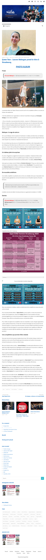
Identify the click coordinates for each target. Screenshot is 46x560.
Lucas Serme (18, 521)
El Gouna (5, 468)
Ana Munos (14, 512)
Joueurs (39, 551)
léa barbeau (24, 521)
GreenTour (16, 57)
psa (10, 525)
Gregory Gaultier (39, 516)
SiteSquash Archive (7, 505)
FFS (13, 57)
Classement (28, 551)
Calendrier (17, 551)
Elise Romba (5, 516)
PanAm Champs (6, 449)
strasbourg (20, 389)
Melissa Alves (13, 523)
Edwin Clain (38, 514)
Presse (34, 551)
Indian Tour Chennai (7, 458)
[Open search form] (42, 25)
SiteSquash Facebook (7, 440)
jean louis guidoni (18, 518)
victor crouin (41, 525)
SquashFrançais (26, 57)
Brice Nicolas (20, 514)
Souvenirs (19, 553)
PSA (22, 57)
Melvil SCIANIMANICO (21, 523)
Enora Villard (23, 516)
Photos (22, 551)
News (20, 57)
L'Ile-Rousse (6, 459)
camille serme (26, 514)
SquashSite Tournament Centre (10, 429)
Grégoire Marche (6, 518)
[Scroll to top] (44, 558)
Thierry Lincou (23, 525)
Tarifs (28, 553)
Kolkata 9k (5, 452)
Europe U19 (6, 470)
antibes (18, 512)
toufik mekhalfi (29, 525)
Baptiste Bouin (39, 512)
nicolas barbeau (38, 523)
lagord (36, 518)
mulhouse (28, 523)
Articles (11, 551)
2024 (11, 57)
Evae (3, 389)
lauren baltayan (14, 389)
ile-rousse (12, 518)
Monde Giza (6, 465)
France (28, 516)
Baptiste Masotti (6, 514)
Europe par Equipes (7, 467)
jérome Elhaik (25, 518)
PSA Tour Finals (6, 461)
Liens (24, 553)
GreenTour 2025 (6, 474)
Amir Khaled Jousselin (6, 512)
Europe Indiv (6, 426)
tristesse (35, 525)
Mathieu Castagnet (6, 523)
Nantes (32, 523)
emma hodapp (16, 516)
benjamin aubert (13, 514)
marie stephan (35, 521)
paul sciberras (5, 525)
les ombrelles (12, 521)
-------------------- (7, 427)
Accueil (6, 551)
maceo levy (30, 521)
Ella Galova (10, 516)
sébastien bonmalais (15, 525)
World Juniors (6, 456)
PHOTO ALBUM (23, 66)
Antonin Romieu (24, 512)
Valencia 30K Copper (7, 451)
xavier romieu (5, 528)
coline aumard (32, 514)
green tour (8, 389)
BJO (4, 472)
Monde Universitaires (35, 411)
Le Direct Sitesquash (7, 431)
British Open (6, 463)
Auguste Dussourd (32, 512)
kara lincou (31, 518)
